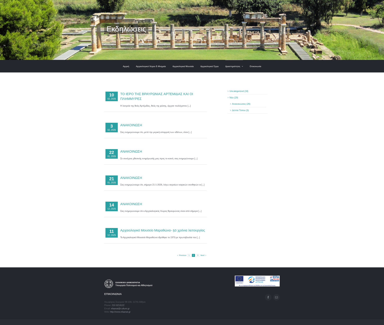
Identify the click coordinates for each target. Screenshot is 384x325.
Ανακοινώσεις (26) (241, 104)
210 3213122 (118, 305)
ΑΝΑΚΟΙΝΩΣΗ (131, 125)
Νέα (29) (234, 97)
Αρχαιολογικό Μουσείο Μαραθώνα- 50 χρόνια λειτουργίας (162, 230)
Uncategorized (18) (239, 91)
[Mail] (276, 297)
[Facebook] (268, 297)
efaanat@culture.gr (120, 308)
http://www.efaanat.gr (120, 312)
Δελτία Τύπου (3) (240, 110)
